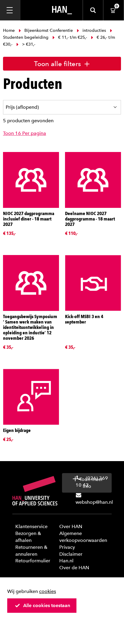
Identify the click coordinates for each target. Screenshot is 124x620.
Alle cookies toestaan (46, 605)
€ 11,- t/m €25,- (72, 37)
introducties (94, 30)
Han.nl (66, 561)
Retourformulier (32, 561)
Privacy (67, 547)
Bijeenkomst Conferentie (48, 30)
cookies (47, 591)
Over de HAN (74, 567)
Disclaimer (70, 554)
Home (9, 30)
